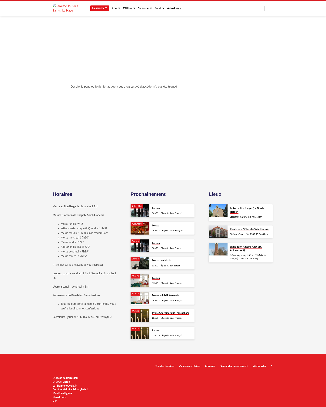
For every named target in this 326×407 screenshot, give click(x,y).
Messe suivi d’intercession (166, 295)
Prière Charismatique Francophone (170, 313)
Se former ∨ (145, 8)
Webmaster (259, 366)
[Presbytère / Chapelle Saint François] (218, 231)
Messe (155, 226)
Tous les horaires (164, 366)
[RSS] (268, 8)
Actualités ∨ (174, 8)
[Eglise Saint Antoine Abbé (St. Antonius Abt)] (218, 249)
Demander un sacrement (234, 366)
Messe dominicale (161, 260)
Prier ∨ (116, 8)
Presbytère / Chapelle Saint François (249, 229)
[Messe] (140, 228)
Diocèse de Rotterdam (65, 378)
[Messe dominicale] (140, 263)
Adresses (210, 366)
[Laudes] (140, 210)
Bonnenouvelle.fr (67, 386)
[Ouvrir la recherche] (261, 9)
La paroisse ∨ (99, 8)
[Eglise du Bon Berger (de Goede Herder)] (218, 210)
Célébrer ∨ (129, 8)
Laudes (156, 208)
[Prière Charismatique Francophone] (140, 315)
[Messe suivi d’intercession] (140, 298)
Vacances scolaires (189, 366)
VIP (55, 401)
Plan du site (59, 397)
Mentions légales (62, 393)
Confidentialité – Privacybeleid (70, 389)
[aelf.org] (271, 8)
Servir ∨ (159, 8)
